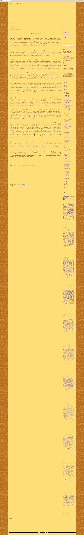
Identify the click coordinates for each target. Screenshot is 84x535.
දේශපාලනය (70, 306)
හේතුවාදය (64, 504)
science (70, 236)
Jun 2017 (66, 172)
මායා (69, 358)
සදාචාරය (66, 493)
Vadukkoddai (71, 328)
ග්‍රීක (73, 303)
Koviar (63, 377)
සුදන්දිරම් (66, 500)
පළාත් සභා (70, 247)
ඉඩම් (67, 409)
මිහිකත (66, 472)
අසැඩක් (69, 406)
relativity (64, 264)
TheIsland (67, 198)
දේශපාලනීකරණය (68, 441)
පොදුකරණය (68, 354)
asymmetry (72, 330)
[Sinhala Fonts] (13, 23)
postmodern (68, 298)
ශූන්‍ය (63, 362)
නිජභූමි (68, 307)
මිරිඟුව (72, 471)
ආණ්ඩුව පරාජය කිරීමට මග (66, 155)
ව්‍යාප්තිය (67, 480)
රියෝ (73, 475)
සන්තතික (69, 362)
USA (69, 244)
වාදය (72, 480)
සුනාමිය (69, 500)
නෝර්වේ (72, 450)
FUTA (70, 239)
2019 (65, 89)
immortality (71, 332)
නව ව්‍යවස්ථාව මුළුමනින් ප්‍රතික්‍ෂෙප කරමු (67, 157)
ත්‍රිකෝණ (69, 435)
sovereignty (69, 215)
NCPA (66, 380)
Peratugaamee (68, 326)
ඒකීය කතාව (66, 147)
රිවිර (65, 234)
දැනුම (66, 258)
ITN (67, 271)
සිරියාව (63, 500)
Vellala (64, 217)
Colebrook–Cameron (70, 291)
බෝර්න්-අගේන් (71, 356)
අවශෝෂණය (64, 265)
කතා (72, 416)
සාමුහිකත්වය (71, 499)
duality (68, 388)
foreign (68, 332)
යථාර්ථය (71, 231)
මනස (72, 214)
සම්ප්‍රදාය (72, 493)
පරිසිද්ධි (72, 351)
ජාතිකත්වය (64, 237)
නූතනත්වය (71, 246)
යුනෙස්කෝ (64, 474)
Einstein (68, 235)
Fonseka (64, 322)
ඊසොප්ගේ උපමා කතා (67, 411)
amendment (68, 330)
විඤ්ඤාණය (69, 360)
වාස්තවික (64, 269)
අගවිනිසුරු (65, 299)
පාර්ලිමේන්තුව (71, 353)
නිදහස (71, 447)
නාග (64, 445)
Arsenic (67, 212)
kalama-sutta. (69, 391)
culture (67, 217)
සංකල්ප (64, 239)
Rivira (72, 235)
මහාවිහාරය (71, 267)
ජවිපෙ (67, 246)
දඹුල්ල (72, 436)
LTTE (63, 212)
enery (72, 388)
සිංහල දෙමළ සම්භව (67, 131)
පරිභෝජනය (68, 351)
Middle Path (22, 185)
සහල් (67, 497)
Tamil (73, 229)
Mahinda (70, 199)
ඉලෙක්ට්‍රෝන (64, 277)
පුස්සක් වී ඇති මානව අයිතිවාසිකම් (67, 145)
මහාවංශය (72, 469)
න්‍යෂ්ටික (71, 444)
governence (68, 389)
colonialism (65, 203)
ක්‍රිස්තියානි (64, 303)
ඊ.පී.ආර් (73, 410)
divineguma (64, 275)
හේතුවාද (72, 503)
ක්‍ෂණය (68, 278)
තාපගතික (64, 436)
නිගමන (73, 446)
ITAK (70, 229)
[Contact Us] (19, 23)
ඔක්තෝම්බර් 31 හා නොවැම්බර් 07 (67, 98)
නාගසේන (64, 446)
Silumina (69, 327)
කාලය (72, 278)
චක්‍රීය (67, 346)
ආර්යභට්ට (72, 407)
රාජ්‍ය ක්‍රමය (73, 474)
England (66, 216)
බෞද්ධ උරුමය (64, 465)
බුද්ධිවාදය (65, 464)
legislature (64, 297)
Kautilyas (72, 376)
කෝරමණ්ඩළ (72, 421)
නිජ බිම (68, 447)
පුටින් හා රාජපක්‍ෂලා (66, 56)
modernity (70, 227)
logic (65, 227)
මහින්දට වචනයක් (67, 113)
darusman (71, 295)
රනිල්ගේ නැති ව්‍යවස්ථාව (66, 115)
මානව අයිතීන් (72, 357)
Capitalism (72, 243)
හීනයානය (69, 502)
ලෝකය (72, 478)
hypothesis (65, 390)
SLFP (63, 210)
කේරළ (64, 421)
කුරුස (72, 419)
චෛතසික (71, 304)
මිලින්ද (63, 472)
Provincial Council (69, 292)
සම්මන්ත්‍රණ (64, 248)
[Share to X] (25, 184)
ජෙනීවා (73, 239)
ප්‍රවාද (64, 242)
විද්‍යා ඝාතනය (66, 166)
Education (64, 233)
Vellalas (71, 220)
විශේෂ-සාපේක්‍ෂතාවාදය (66, 361)
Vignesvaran (66, 230)
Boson (73, 289)
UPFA (70, 293)
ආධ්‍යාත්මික (68, 241)
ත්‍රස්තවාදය (70, 265)
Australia (72, 320)
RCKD (72, 326)
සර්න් (69, 363)
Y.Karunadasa (69, 294)
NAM (72, 379)
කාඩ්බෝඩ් (69, 418)
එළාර (72, 414)
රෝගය (64, 243)
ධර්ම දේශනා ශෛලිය (67, 443)
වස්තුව (64, 480)
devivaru (71, 296)
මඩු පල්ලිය (67, 467)
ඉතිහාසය (71, 301)
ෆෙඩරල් (64, 505)
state (68, 275)
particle (72, 297)
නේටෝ (69, 450)
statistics (72, 275)
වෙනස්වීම (72, 361)
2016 (65, 181)
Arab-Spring (64, 320)
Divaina (64, 200)
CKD (64, 271)
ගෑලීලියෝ (65, 304)
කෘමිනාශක (69, 420)
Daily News (70, 248)
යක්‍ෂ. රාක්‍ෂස (67, 473)
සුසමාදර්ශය (73, 500)
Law (67, 220)
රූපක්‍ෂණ (70, 476)
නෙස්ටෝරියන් (65, 450)
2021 (65, 86)
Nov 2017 (66, 95)
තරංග (66, 435)
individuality (70, 333)
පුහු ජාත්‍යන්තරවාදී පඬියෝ (67, 133)
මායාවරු (72, 470)
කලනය (67, 417)
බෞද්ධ (71, 217)
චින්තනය (70, 219)
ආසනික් (71, 210)
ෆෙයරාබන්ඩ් (67, 505)
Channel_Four (70, 290)
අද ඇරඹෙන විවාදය (67, 100)
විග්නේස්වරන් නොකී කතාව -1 (67, 127)
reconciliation (71, 263)
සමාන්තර (64, 495)
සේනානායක (65, 501)
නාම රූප (67, 446)
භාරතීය (63, 466)
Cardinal (64, 232)
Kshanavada (68, 324)
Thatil (67, 293)
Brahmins (71, 260)
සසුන (70, 496)
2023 (65, 83)
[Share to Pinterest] (27, 184)
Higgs (69, 322)
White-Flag (67, 329)
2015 (65, 183)
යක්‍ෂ (72, 268)
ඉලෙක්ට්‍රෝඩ (69, 410)
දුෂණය (63, 349)
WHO (72, 244)
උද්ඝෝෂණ (64, 412)
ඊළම (69, 277)
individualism (64, 333)
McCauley (73, 324)
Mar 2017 (66, 177)
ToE (70, 384)
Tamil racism (71, 197)
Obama (64, 326)
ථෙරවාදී (72, 305)
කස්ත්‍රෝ (70, 417)
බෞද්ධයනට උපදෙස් (67, 162)
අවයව (63, 405)
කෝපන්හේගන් (69, 303)
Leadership (64, 378)
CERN (68, 321)
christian (65, 331)
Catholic (64, 261)
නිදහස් (73, 447)
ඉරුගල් (66, 410)
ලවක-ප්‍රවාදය (72, 477)
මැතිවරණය (64, 268)
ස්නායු (69, 498)
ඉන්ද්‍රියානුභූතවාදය (65, 302)
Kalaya (64, 26)
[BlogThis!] (24, 184)
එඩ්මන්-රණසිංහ (64, 414)
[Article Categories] (16, 23)
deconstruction (71, 387)
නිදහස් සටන (65, 448)
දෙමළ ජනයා (66, 439)
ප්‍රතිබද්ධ (67, 352)
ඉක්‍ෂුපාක (64, 409)
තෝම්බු (69, 436)
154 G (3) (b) (69, 319)
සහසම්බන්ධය (71, 497)
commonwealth (71, 331)
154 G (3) (64, 319)
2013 (65, 186)
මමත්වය (69, 468)
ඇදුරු (66, 408)
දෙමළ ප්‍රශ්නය (71, 439)
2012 (65, 187)
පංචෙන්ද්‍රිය (64, 247)
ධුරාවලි (63, 444)
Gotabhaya (72, 207)
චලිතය (69, 346)
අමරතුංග (68, 404)
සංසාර (72, 492)
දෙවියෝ (67, 214)
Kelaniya (68, 233)
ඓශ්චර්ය (67, 415)
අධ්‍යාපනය (65, 231)
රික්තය (71, 475)
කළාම (73, 417)
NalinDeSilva (66, 196)
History (64, 40)
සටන (63, 493)
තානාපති (72, 435)
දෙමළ (64, 240)
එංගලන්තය (71, 413)
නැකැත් (70, 446)
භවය (72, 465)
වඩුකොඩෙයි (64, 479)
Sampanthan (64, 327)
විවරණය (73, 360)
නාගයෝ (68, 445)
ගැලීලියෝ (64, 346)
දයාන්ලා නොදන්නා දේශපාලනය (67, 102)
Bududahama (70, 209)
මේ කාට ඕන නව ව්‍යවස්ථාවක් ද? (67, 165)
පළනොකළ (64, 352)
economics (64, 262)
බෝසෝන (64, 357)
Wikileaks (72, 329)
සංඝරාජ (66, 362)
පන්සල (68, 451)
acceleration (64, 330)
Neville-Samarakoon (70, 380)
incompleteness (71, 390)
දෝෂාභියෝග (69, 266)
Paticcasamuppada (70, 272)
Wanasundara (68, 385)
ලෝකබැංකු (68, 478)
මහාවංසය (64, 470)
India (71, 208)
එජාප (64, 278)
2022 (65, 85)
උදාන (67, 412)
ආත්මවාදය (71, 300)
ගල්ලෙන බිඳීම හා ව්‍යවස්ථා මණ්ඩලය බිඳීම (67, 106)
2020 (65, 88)
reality (63, 246)
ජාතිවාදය (68, 305)
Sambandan (72, 273)
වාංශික (70, 480)
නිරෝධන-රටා (70, 350)
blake (72, 386)
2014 (65, 184)
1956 (72, 240)
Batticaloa (64, 321)
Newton (64, 215)
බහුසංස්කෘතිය (71, 355)
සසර (69, 317)
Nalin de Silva (66, 207)
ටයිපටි (66, 434)
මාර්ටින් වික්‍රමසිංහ (65, 471)
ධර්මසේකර (70, 349)
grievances (72, 389)
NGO (63, 218)
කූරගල (66, 420)
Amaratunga (72, 270)
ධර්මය (72, 443)
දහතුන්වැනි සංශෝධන (70, 348)
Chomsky (72, 321)
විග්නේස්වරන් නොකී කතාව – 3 (67, 120)
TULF (68, 383)
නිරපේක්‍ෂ (72, 448)
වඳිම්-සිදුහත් (68, 479)
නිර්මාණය (66, 350)
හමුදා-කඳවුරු (72, 501)
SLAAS (64, 293)
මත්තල (72, 467)
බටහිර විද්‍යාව (65, 238)
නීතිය (73, 350)
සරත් (64, 363)
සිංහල (73, 215)
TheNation (67, 328)
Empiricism (65, 244)
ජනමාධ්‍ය (64, 305)
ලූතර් (64, 478)
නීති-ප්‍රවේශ (73, 449)
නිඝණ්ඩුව (64, 447)
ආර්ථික (67, 276)
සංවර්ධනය (67, 243)
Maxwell (71, 271)
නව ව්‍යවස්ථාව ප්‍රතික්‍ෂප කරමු (67, 111)
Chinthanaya (68, 213)
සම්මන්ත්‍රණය (66, 317)
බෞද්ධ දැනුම (69, 465)
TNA (67, 210)
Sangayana (70, 381)
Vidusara (70, 200)
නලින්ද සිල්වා (67, 444)
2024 (65, 82)
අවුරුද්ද (67, 300)
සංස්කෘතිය (68, 240)
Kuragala (71, 377)
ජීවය (63, 434)
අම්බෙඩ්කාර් (71, 404)
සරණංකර (70, 495)
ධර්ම (63, 443)
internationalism (71, 206)
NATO (63, 380)
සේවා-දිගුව (69, 501)
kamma (73, 391)
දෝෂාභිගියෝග (68, 442)
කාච (66, 418)
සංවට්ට (66, 492)
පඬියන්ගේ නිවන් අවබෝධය (67, 73)
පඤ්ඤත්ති (64, 259)
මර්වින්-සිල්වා (72, 468)
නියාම (69, 448)
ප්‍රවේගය (65, 353)
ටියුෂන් (69, 434)
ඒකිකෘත (64, 415)
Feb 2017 (66, 178)
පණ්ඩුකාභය (64, 451)
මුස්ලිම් (69, 268)
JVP (65, 204)
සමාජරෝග (72, 494)
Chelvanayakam (70, 232)
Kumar (67, 377)
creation (67, 387)
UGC (65, 274)
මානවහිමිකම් (65, 358)
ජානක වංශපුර (70, 211)
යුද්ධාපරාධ (64, 359)
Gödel (67, 322)
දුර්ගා (70, 438)
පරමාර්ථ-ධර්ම (71, 451)
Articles (64, 29)
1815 (68, 270)
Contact (64, 31)
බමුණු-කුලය (68, 242)
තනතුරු (64, 435)
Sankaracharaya (65, 382)
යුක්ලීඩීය (72, 358)
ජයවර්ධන (64, 347)
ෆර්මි (72, 504)
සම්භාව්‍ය (64, 494)
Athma (68, 320)
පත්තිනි (64, 351)
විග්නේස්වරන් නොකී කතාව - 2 (67, 122)
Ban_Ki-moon (70, 288)
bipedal (70, 386)
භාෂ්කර (67, 466)
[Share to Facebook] (26, 184)
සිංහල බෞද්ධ (70, 269)
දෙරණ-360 (64, 306)
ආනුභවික (68, 407)
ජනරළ (72, 346)
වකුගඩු (64, 220)
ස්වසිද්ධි (73, 317)
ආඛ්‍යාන (72, 406)
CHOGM (65, 290)
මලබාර (64, 469)
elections (71, 245)
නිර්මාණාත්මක (69, 449)
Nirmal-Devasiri (66, 325)
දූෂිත (63, 439)
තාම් (66, 436)
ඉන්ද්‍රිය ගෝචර (70, 409)
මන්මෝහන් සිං (64, 468)
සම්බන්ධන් (73, 362)
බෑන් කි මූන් (64, 356)
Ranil (64, 197)
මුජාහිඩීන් (70, 472)
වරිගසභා (66, 360)
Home (64, 24)
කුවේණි (64, 420)
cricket (64, 245)
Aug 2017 (66, 169)
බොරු (72, 464)
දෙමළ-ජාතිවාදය (70, 258)
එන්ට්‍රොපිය (69, 414)
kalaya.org (64, 511)
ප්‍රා (67, 353)
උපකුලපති (70, 412)
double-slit (64, 388)
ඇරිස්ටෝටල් (72, 408)
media (64, 213)
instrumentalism (65, 391)
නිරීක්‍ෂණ (73, 241)
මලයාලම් (68, 469)
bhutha (66, 386)
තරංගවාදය (67, 347)
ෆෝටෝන (71, 318)
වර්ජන (63, 360)
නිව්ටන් (72, 307)
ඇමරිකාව (69, 408)
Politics (25, 185)
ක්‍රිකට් (64, 418)
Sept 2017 (66, 168)
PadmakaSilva (64, 381)
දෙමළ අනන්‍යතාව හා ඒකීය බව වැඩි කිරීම (67, 149)
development (65, 296)
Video (63, 329)
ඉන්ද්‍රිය (72, 276)
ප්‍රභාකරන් (73, 352)
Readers (73, 233)
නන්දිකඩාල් (64, 307)
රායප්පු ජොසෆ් (67, 475)
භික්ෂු (69, 466)
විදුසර (63, 205)
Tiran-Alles (68, 384)
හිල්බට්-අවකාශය (66, 318)
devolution (67, 245)
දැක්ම (67, 438)
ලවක (69, 477)
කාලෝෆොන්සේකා (65, 419)
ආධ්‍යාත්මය (64, 407)
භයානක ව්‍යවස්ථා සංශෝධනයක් (67, 109)
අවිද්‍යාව (64, 300)
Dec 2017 (66, 93)
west (63, 276)
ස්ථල (66, 498)
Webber (72, 385)
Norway (64, 272)
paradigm (70, 262)
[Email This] (23, 184)
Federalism (17, 185)
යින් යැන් (72, 473)
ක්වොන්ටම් (64, 219)
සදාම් (69, 493)
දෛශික (72, 441)
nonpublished (70, 218)
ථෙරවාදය (64, 266)
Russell (68, 273)
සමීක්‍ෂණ (67, 495)
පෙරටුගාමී (64, 354)
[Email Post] (21, 184)
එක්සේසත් (72, 277)
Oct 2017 (66, 96)
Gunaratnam (65, 376)
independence (72, 230)
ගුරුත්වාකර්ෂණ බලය (67, 161)
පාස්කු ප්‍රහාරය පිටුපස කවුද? (67, 51)
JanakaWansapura (70, 205)
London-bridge (70, 378)
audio (66, 295)
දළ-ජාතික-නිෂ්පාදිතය (70, 437)
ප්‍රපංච (70, 352)
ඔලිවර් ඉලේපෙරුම (71, 415)
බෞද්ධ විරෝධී (68, 357)
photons (64, 298)
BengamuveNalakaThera (66, 289)
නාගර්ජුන (72, 445)
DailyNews (64, 209)
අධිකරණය (70, 264)
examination (64, 332)
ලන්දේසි (68, 359)
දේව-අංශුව (72, 440)
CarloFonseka (65, 229)
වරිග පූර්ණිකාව (72, 479)
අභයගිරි (65, 404)
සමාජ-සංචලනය (68, 494)
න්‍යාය (73, 444)
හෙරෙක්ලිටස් (67, 503)
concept (64, 387)
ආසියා (63, 408)
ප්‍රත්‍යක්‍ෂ (71, 228)
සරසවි (67, 363)
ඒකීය (71, 302)
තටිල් (63, 258)
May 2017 (66, 174)
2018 (65, 91)
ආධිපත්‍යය (64, 301)
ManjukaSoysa (64, 379)
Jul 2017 (66, 171)
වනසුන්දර (72, 359)
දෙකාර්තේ (66, 349)
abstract (71, 274)
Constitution (71, 204)
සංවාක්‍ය (69, 492)
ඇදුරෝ (68, 301)
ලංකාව (66, 477)
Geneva (64, 211)
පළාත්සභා (71, 308)
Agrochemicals (65, 260)
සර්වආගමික (67, 496)
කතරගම (69, 416)
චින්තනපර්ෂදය (65, 228)
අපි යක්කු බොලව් (65, 67)
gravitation (64, 236)
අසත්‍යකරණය (71, 405)
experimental (64, 389)
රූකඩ (64, 476)
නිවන (73, 266)
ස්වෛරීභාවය (72, 498)
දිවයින (66, 208)
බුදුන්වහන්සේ (69, 464)
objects (68, 297)
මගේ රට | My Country (66, 513)
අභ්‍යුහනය (71, 299)
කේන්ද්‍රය (73, 420)
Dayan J (13, 185)
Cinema (64, 39)
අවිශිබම (67, 405)
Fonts (63, 27)
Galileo (68, 261)
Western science (65, 34)
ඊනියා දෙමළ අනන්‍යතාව (66, 152)
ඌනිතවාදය (67, 413)
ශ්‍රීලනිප (64, 316)
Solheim (65, 383)
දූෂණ (72, 438)
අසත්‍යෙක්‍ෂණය (64, 406)
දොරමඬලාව (64, 442)
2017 (65, 92)
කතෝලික (64, 417)
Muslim (71, 216)
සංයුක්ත (67, 316)
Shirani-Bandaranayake (71, 382)
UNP (72, 212)
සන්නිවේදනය (72, 316)
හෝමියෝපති (68, 504)
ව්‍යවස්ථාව (70, 259)
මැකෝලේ (69, 471)
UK (72, 261)
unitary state (29, 185)
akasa (63, 386)
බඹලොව (68, 355)
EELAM (64, 241)
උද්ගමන (72, 411)
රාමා (64, 475)
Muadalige (69, 379)
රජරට (72, 242)
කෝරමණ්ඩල (68, 421)
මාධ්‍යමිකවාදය (68, 470)
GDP (63, 292)
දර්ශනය (63, 437)
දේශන (63, 441)
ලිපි (63, 62)
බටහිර (65, 267)
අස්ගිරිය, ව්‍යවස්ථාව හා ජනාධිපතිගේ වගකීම (67, 138)
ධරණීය (72, 442)
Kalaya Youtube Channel (67, 32)
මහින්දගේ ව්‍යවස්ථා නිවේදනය (67, 129)
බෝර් (67, 356)
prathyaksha (64, 263)
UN (68, 274)
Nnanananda (71, 325)
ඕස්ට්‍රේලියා (65, 416)
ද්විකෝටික (64, 438)
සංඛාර (63, 492)
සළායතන (64, 498)
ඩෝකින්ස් (72, 434)
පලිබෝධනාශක (65, 308)
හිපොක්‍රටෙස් (65, 502)
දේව (68, 440)
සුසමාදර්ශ (64, 270)
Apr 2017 (66, 175)
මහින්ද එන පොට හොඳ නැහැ (67, 135)
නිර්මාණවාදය (64, 449)
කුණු (69, 419)
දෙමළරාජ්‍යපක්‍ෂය (65, 440)
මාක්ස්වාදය (71, 238)
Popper (64, 273)
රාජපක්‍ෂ (69, 474)
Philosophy (64, 37)
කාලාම (72, 418)
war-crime (72, 298)
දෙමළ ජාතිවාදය (70, 237)
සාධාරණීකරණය (66, 499)
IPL (68, 376)
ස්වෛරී (72, 363)
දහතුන (70, 347)
